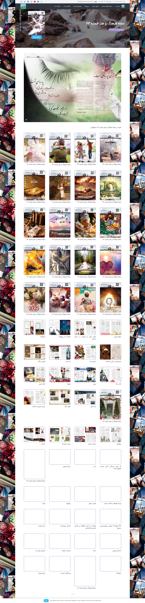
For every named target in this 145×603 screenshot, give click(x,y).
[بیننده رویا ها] (59, 434)
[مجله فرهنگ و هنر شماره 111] (85, 260)
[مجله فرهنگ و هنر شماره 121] (34, 147)
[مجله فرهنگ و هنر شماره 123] (85, 147)
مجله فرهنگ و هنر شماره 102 (86, 588)
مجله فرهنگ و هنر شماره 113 (35, 239)
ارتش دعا (93, 361)
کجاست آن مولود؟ (64, 336)
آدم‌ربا (43, 444)
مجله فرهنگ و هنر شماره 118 (61, 202)
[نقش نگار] (59, 397)
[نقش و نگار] (34, 352)
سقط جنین (117, 336)
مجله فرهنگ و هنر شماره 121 (36, 164)
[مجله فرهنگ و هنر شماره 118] (59, 185)
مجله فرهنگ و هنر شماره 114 (61, 239)
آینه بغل (93, 406)
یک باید (67, 361)
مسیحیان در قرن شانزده (113, 361)
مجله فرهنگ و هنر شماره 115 (86, 239)
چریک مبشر (92, 444)
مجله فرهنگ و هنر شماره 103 (35, 481)
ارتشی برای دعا (40, 550)
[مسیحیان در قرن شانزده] (110, 352)
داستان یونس (116, 550)
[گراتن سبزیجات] (59, 516)
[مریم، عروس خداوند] (34, 397)
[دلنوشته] (34, 327)
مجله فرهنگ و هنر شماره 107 (86, 314)
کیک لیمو (42, 384)
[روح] (85, 374)
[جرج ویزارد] (34, 563)
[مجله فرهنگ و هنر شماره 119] (85, 185)
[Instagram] (31, 1)
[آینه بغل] (85, 397)
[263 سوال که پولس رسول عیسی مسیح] (110, 516)
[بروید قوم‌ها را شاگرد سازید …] (110, 494)
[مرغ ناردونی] (59, 457)
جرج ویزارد (41, 573)
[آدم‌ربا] (34, 434)
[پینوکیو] (110, 434)
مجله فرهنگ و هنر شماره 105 (35, 314)
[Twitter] (24, 1)
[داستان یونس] (110, 541)
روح (94, 384)
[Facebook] (28, 1)
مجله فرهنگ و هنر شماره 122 (61, 164)
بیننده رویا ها (66, 444)
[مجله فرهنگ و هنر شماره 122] (59, 148)
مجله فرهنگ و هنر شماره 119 (86, 202)
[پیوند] (123, 6)
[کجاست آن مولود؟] (59, 327)
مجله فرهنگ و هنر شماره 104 (111, 421)
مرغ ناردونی (66, 466)
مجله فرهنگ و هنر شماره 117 (36, 202)
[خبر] (85, 457)
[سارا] (85, 541)
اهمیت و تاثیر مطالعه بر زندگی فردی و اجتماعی (85, 527)
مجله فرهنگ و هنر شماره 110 (61, 277)
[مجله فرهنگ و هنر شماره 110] (59, 260)
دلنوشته (42, 336)
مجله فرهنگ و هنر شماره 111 (87, 277)
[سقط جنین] (110, 327)
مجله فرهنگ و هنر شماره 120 (112, 202)
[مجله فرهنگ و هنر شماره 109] (34, 260)
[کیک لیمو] (34, 374)
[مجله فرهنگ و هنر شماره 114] (59, 223)
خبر (95, 466)
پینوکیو (119, 444)
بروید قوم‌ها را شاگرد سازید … (111, 503)
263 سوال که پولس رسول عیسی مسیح (110, 527)
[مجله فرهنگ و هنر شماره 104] (110, 404)
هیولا (68, 384)
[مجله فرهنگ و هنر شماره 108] (110, 297)
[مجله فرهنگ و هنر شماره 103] (34, 464)
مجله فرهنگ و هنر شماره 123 (86, 164)
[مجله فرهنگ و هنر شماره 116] (110, 223)
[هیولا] (59, 374)
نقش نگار (67, 406)
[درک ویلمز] (34, 516)
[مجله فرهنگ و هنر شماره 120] (110, 185)
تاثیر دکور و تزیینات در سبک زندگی (85, 337)
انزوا (44, 503)
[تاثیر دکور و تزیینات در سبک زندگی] (85, 327)
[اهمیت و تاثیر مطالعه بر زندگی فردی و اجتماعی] (85, 516)
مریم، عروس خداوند (38, 406)
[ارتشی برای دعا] (34, 541)
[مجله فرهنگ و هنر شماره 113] (34, 222)
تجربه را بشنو (66, 550)
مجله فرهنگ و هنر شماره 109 (36, 277)
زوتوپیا (68, 503)
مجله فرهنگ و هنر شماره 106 (61, 314)
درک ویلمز (42, 526)
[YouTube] (35, 1)
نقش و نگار (41, 361)
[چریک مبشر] (85, 434)
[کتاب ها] (110, 374)
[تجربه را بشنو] (59, 541)
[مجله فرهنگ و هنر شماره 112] (110, 260)
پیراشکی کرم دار (65, 573)
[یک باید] (59, 352)
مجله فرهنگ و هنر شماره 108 (111, 314)
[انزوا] (34, 494)
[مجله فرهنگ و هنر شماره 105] (34, 297)
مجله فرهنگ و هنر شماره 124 (111, 164)
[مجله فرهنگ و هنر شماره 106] (59, 297)
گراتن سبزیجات (65, 526)
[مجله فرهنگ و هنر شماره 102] (85, 571)
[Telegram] (38, 1)
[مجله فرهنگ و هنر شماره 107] (85, 297)
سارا (94, 550)
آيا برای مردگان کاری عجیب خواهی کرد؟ (110, 467)
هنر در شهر (92, 503)
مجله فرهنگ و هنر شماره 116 (112, 239)
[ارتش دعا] (85, 352)
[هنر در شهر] (85, 494)
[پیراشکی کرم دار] (59, 563)
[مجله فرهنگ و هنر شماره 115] (85, 223)
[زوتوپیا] (59, 494)
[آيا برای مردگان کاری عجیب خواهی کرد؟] (110, 457)
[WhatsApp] (41, 1)
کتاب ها (118, 384)
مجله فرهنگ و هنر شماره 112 (112, 277)
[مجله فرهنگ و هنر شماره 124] (110, 147)
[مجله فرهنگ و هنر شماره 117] (34, 185)
